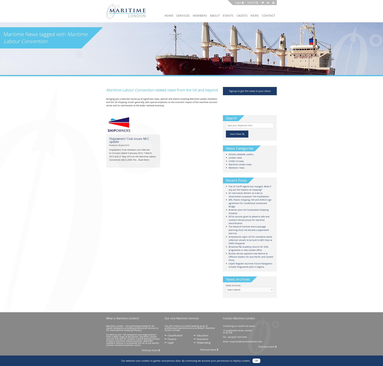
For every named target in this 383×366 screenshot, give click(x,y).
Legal (170, 342)
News (255, 15)
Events (228, 15)
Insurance (202, 339)
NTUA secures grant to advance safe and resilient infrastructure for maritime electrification (249, 220)
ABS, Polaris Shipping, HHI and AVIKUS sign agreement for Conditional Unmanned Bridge (250, 203)
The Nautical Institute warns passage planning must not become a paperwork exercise (249, 230)
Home (169, 15)
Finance (171, 339)
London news (235, 157)
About (215, 15)
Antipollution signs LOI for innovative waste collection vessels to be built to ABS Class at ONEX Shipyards (250, 240)
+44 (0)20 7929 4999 (237, 337)
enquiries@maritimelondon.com (246, 341)
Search (251, 2)
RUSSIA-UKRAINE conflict (241, 154)
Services (183, 15)
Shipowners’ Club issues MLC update (129, 140)
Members (200, 15)
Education (202, 335)
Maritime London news (240, 164)
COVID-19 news (236, 161)
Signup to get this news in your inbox (250, 91)
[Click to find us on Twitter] (263, 2)
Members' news (236, 167)
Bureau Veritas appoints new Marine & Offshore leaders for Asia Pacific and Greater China (251, 257)
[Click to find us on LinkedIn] (269, 2)
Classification (175, 335)
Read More (143, 159)
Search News (236, 134)
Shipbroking (203, 342)
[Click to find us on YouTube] (274, 2)
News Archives (233, 285)
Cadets (242, 15)
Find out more (150, 350)
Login (238, 2)
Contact (268, 15)
